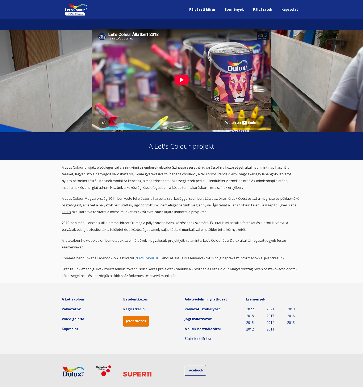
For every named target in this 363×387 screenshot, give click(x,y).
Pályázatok (262, 9)
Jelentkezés (136, 321)
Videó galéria (73, 319)
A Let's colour (73, 299)
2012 (250, 329)
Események (234, 9)
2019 (291, 309)
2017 (270, 316)
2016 (291, 316)
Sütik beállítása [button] (198, 338)
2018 (250, 316)
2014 (270, 322)
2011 (270, 329)
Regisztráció (134, 309)
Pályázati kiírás (202, 9)
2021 (270, 309)
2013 (291, 322)
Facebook (195, 370)
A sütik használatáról (203, 329)
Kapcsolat (289, 9)
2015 (250, 322)
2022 (250, 309)
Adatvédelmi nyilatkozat (206, 299)
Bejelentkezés (135, 299)
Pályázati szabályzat (202, 309)
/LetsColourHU (147, 258)
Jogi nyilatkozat (198, 319)
